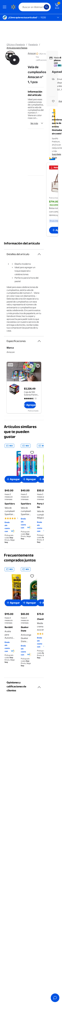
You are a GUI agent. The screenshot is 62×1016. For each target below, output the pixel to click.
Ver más (34, 123)
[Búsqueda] (46, 7)
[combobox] (35, 7)
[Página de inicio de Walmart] (13, 7)
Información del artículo (22, 243)
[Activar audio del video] (38, 365)
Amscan (32, 53)
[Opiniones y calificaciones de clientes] (39, 685)
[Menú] (5, 7)
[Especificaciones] (39, 341)
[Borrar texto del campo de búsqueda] (42, 7)
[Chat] (55, 997)
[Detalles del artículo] (39, 254)
